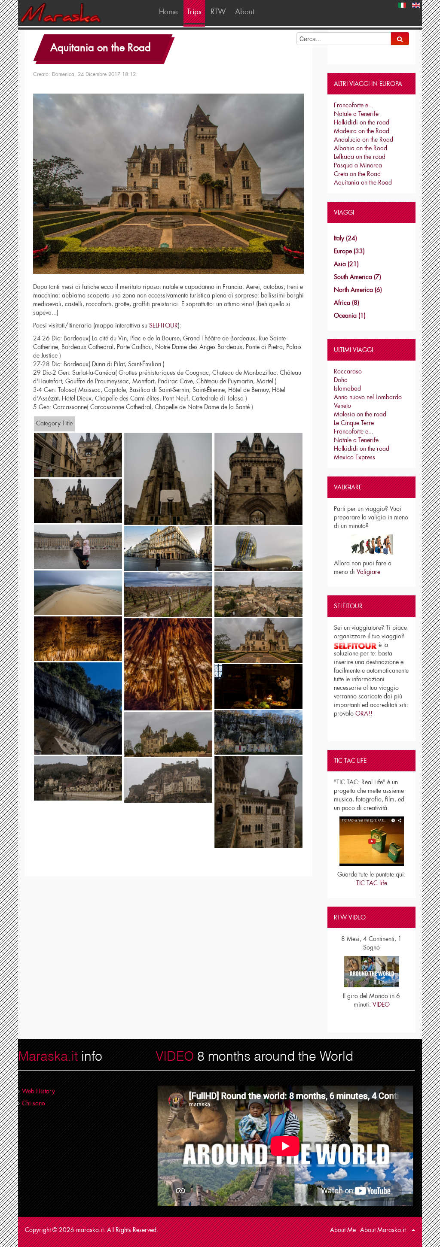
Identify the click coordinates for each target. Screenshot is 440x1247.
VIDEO (381, 1004)
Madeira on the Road (361, 131)
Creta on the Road (357, 174)
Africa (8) (346, 302)
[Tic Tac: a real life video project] (371, 841)
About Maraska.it (383, 1230)
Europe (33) (349, 251)
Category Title (54, 423)
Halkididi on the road (361, 122)
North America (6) (358, 290)
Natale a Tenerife (356, 114)
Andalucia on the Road (363, 139)
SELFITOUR (163, 325)
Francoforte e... (353, 105)
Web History (38, 1091)
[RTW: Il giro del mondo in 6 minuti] (371, 971)
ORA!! (364, 713)
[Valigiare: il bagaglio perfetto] (371, 544)
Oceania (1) (350, 315)
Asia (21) (346, 264)
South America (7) (357, 277)
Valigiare (368, 572)
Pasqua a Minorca (358, 165)
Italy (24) (345, 238)
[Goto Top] (413, 1230)
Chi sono (33, 1103)
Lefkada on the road (359, 157)
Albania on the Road (360, 148)
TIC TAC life (371, 883)
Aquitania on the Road (100, 47)
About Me (343, 1230)
